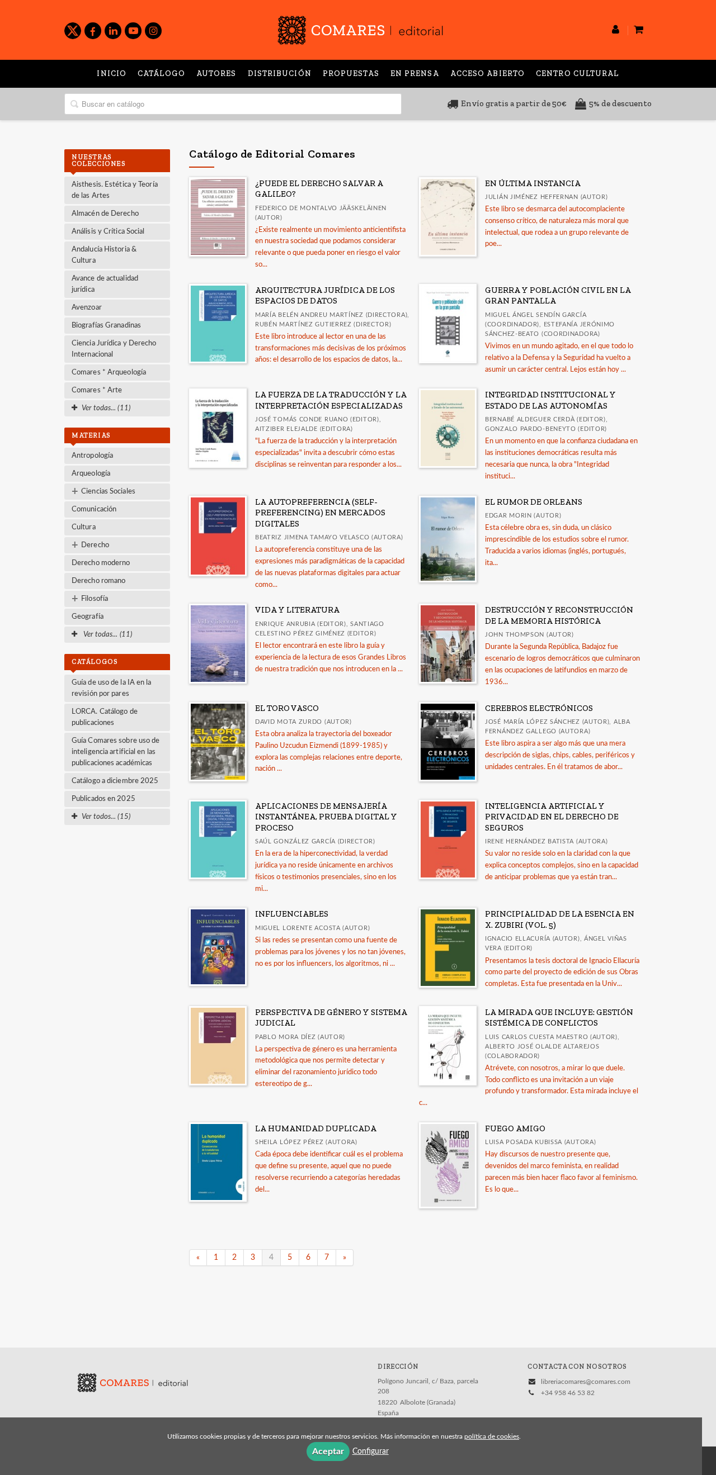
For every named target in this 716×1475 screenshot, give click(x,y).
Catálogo (161, 73)
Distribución (280, 73)
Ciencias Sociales (103, 491)
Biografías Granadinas (106, 325)
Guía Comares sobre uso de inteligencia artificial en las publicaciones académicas (116, 752)
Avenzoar (87, 307)
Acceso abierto (487, 73)
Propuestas (351, 73)
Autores (216, 73)
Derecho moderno (101, 563)
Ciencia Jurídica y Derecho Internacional (114, 349)
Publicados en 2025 (103, 799)
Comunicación (94, 509)
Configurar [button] (370, 1451)
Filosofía (90, 599)
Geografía (87, 616)
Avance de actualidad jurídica (105, 284)
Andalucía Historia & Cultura (104, 255)
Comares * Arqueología (109, 372)
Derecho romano (98, 581)
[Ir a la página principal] (360, 28)
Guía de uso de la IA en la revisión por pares (112, 688)
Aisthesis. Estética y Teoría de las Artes (115, 190)
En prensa (414, 73)
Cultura (84, 527)
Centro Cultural (577, 73)
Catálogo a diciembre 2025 (115, 781)
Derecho (90, 545)
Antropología (92, 455)
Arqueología (91, 473)
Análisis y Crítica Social (108, 231)
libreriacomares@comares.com (585, 1381)
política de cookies (491, 1436)
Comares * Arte (97, 390)
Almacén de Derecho (105, 213)
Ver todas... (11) (107, 634)
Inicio (111, 73)
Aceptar (328, 1451)
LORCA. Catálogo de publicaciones (105, 717)
